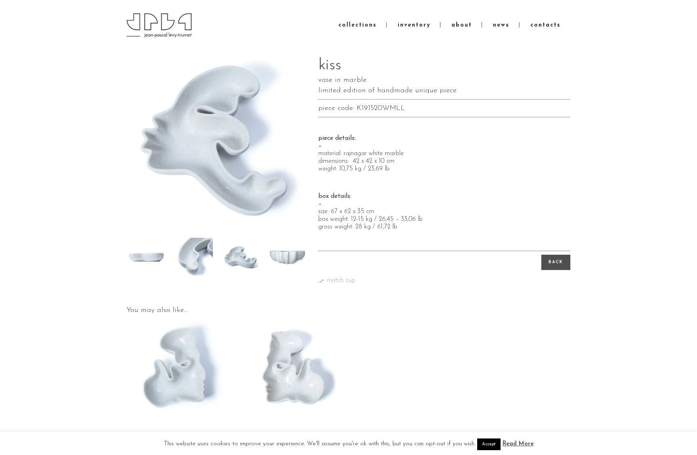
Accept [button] (489, 444)
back (556, 262)
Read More (518, 444)
